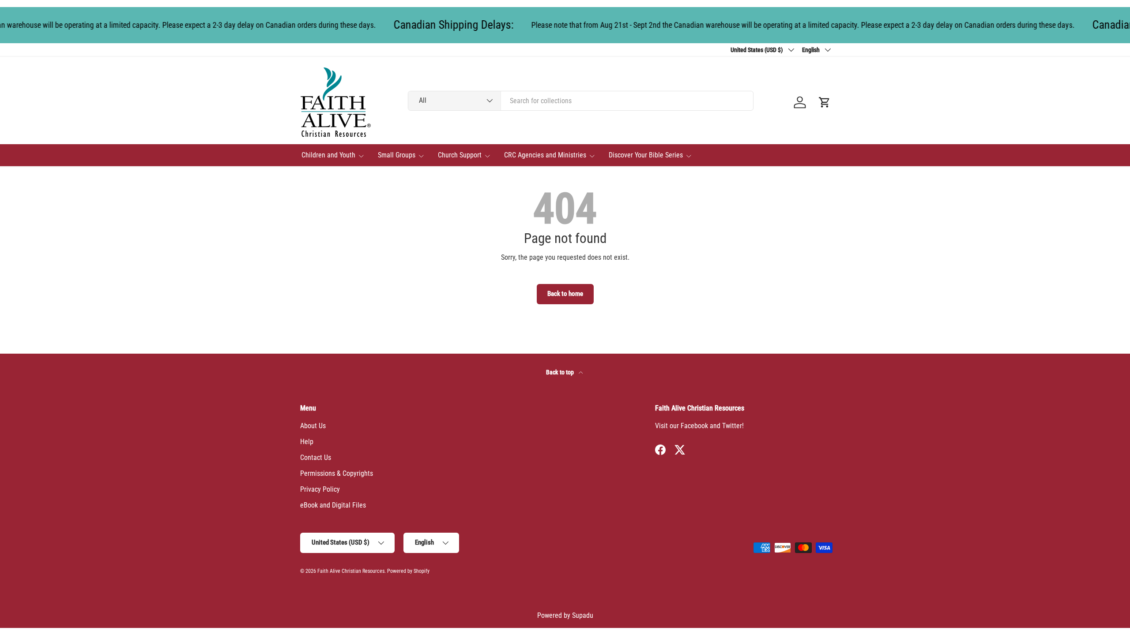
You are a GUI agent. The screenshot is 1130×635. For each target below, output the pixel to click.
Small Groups (396, 155)
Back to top (560, 372)
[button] (824, 102)
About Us (313, 426)
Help (306, 441)
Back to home (565, 294)
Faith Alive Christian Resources (350, 571)
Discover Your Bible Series (646, 155)
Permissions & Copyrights (336, 473)
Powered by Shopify (408, 571)
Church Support (460, 155)
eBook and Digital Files (333, 505)
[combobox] (580, 100)
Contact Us (315, 457)
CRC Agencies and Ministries (545, 155)
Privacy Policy (320, 489)
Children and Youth (328, 155)
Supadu (582, 615)
